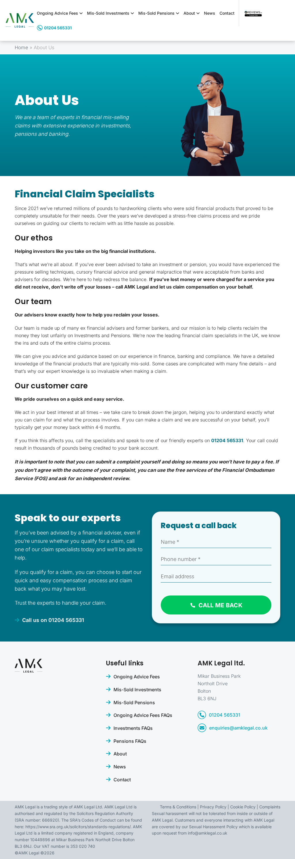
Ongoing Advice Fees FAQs (143, 715)
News (209, 13)
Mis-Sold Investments (109, 13)
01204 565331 (58, 27)
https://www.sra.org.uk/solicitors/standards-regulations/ (78, 826)
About (190, 13)
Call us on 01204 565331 (53, 620)
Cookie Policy (243, 806)
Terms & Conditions (178, 806)
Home (21, 47)
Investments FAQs (133, 728)
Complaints (269, 806)
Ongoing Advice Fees (58, 13)
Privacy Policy (213, 806)
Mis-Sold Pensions (157, 13)
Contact (227, 13)
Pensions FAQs (130, 741)
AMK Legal (28, 852)
